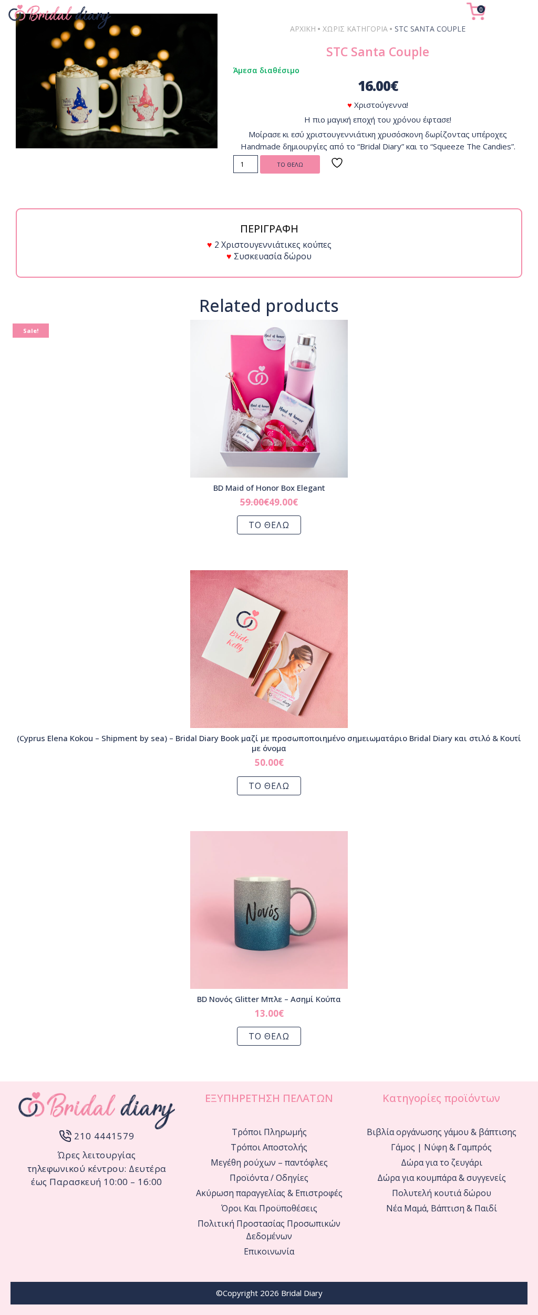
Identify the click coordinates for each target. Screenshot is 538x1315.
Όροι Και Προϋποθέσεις (269, 1208)
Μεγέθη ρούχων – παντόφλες (269, 1162)
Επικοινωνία (269, 1251)
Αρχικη (303, 29)
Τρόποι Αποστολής (269, 1147)
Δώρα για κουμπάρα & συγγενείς (441, 1178)
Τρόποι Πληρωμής (269, 1132)
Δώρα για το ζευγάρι (441, 1162)
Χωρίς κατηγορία (355, 29)
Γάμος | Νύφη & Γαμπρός (441, 1147)
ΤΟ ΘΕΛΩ (290, 164)
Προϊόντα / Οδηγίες (269, 1178)
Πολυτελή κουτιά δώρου (441, 1193)
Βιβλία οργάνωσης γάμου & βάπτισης (441, 1132)
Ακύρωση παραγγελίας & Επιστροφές (269, 1193)
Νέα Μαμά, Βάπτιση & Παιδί (441, 1208)
